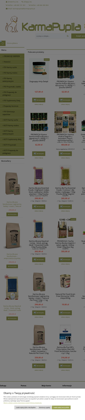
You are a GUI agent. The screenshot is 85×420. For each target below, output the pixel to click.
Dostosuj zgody (44, 407)
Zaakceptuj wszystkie (61, 407)
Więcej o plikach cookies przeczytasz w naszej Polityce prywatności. (23, 403)
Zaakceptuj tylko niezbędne (26, 407)
